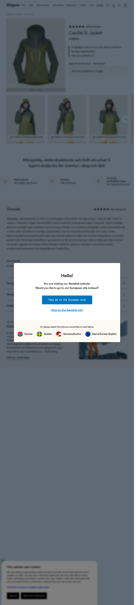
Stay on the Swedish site (67, 310)
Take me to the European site (67, 299)
